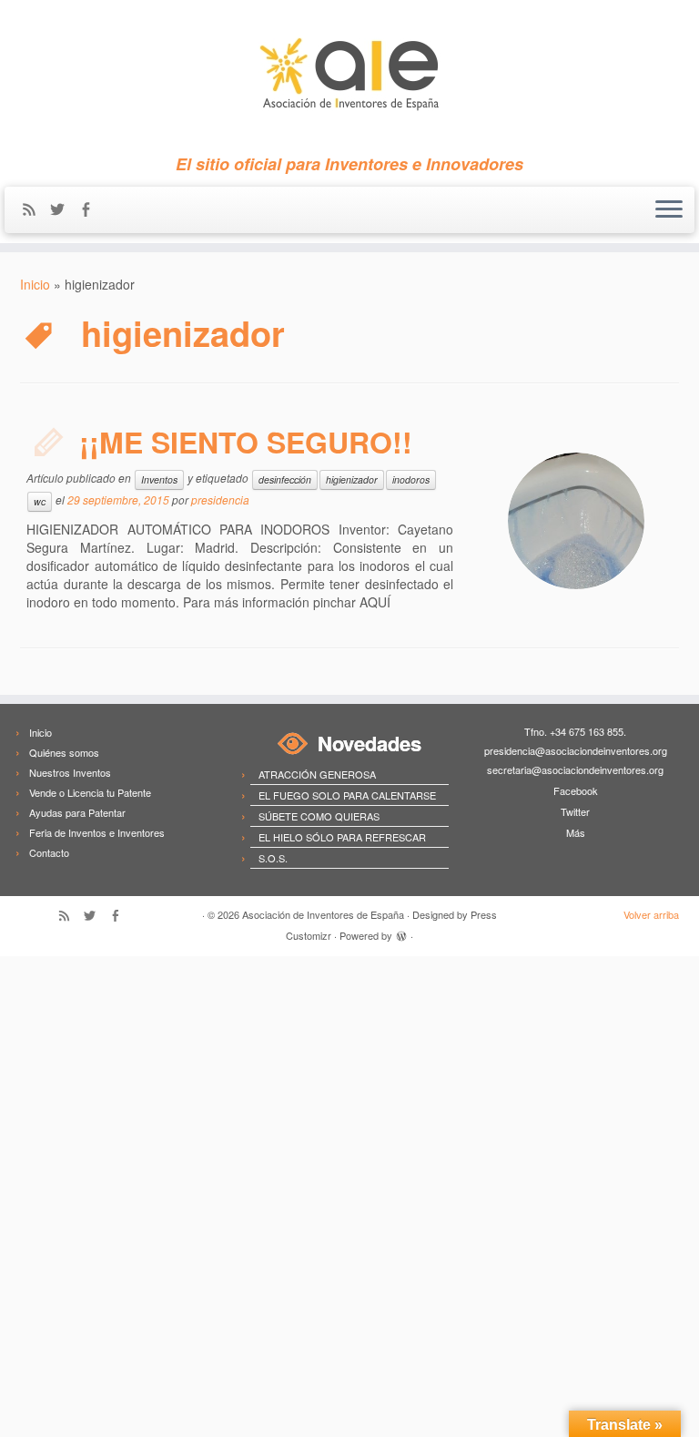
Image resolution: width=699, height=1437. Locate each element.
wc (40, 501)
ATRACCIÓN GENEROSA (317, 774)
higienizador (352, 479)
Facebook (575, 790)
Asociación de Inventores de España (323, 914)
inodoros (411, 479)
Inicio (35, 284)
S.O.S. (273, 858)
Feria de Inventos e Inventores (97, 832)
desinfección (284, 479)
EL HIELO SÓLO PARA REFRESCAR (342, 837)
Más (575, 832)
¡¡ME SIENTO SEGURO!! (245, 442)
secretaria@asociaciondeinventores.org (575, 769)
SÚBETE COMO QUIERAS (319, 816)
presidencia (220, 499)
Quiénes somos (64, 752)
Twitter (575, 811)
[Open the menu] (669, 210)
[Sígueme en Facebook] (91, 210)
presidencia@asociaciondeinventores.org (575, 750)
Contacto (49, 852)
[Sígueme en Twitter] (63, 210)
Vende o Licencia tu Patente (90, 792)
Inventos (159, 479)
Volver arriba (651, 914)
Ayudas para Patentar (77, 812)
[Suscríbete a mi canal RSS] (35, 210)
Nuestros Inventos (70, 772)
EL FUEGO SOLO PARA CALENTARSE (347, 795)
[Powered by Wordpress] (401, 933)
